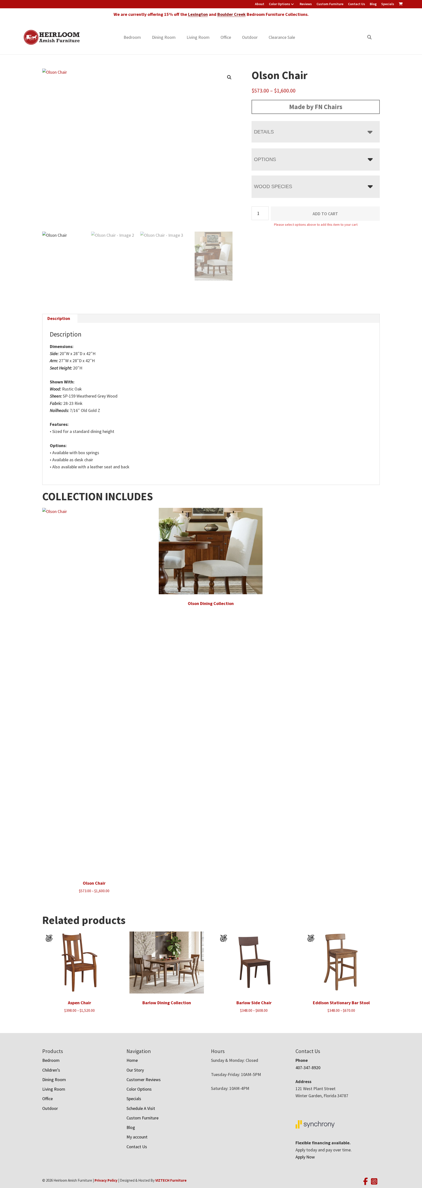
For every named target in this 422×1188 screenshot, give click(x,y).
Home (132, 1060)
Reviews (306, 4)
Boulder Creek (231, 14)
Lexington (198, 14)
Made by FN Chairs (315, 106)
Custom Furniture (329, 4)
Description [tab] (58, 318)
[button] (229, 77)
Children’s (51, 1070)
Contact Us (356, 4)
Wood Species (273, 186)
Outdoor (250, 37)
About (259, 4)
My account (137, 1137)
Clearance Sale (282, 37)
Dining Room (164, 37)
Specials (387, 4)
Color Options (279, 4)
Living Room (198, 37)
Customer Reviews (144, 1079)
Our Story (135, 1070)
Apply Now (305, 1157)
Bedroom (132, 37)
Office (226, 37)
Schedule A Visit (141, 1108)
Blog (373, 4)
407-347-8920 (307, 1067)
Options (265, 159)
